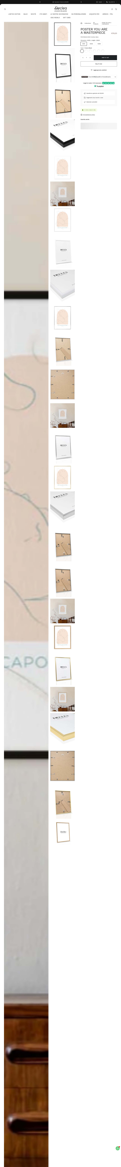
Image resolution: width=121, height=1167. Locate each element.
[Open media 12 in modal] (62, 349)
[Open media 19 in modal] (62, 580)
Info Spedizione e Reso (89, 114)
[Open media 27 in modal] (62, 832)
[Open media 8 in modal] (62, 220)
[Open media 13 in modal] (62, 385)
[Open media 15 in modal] (62, 446)
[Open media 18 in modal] (62, 544)
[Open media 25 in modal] (62, 766)
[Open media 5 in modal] (62, 137)
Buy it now (98, 64)
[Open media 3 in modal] (62, 65)
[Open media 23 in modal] (62, 699)
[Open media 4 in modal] (62, 101)
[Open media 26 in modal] (62, 802)
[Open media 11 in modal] (62, 318)
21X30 (83, 43)
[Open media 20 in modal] (62, 611)
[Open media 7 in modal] (62, 194)
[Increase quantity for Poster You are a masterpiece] (90, 57)
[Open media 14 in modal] (62, 415)
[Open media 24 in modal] (62, 730)
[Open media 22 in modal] (62, 668)
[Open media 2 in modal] (62, 34)
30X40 (91, 43)
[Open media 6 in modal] (62, 167)
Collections (88, 23)
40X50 (99, 43)
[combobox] (100, 2)
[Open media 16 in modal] (62, 477)
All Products (95, 23)
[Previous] (40, 2)
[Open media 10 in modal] (62, 287)
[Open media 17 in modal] (62, 508)
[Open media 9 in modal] (62, 251)
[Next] (81, 2)
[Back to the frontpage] (81, 23)
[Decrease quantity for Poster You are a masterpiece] (82, 57)
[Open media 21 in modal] (62, 637)
